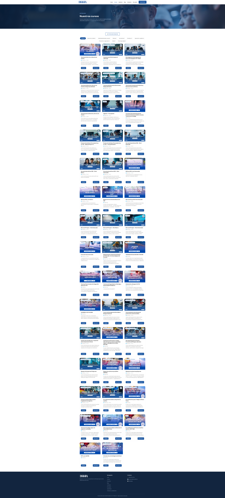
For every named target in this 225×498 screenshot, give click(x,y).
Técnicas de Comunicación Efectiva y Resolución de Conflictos (134, 86)
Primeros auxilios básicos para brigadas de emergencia (88, 400)
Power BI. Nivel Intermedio (87, 254)
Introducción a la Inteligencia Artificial (112, 456)
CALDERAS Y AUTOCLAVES (87, 312)
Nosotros (120, 2)
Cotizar (83, 68)
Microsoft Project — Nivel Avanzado (89, 227)
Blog (125, 2)
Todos (83, 38)
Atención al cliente (91, 38)
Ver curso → (96, 68)
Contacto (129, 2)
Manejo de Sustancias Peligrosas (89, 371)
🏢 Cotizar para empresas (112, 34)
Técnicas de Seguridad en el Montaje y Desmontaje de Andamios (112, 284)
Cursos (115, 2)
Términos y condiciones (111, 490)
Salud (113, 41)
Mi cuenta (135, 2)
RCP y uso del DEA (85, 456)
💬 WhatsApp (130, 481)
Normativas (121, 38)
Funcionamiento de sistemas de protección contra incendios (133, 313)
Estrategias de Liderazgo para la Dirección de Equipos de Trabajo (133, 58)
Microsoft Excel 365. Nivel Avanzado (134, 199)
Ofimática (129, 38)
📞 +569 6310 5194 (131, 477)
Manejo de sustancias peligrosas (133, 371)
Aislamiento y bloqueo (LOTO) (133, 284)
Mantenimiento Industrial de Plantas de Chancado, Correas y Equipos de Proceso (111, 256)
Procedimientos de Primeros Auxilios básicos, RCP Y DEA (134, 428)
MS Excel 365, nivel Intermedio (133, 171)
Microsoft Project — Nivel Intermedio (134, 227)
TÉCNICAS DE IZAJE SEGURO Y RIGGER (134, 254)
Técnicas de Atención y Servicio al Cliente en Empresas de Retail (89, 86)
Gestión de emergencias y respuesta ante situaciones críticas (89, 341)
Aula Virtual (142, 2)
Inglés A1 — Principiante (108, 113)
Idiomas (114, 38)
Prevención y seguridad (104, 41)
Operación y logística (139, 38)
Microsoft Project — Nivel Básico (111, 227)
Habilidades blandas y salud (104, 38)
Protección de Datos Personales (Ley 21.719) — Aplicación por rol (89, 143)
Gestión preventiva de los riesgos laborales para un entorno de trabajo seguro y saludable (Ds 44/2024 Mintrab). (112, 342)
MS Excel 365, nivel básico (87, 199)
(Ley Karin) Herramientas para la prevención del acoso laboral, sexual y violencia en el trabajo (135, 115)
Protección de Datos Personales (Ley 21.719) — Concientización (112, 143)
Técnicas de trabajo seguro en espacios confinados (88, 428)
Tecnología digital (122, 41)
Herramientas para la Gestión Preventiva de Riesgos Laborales (133, 341)
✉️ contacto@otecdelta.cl (132, 479)
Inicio (111, 2)
